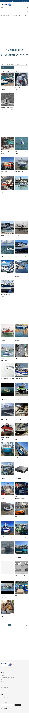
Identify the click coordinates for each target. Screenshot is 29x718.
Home (2, 15)
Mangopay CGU (4, 689)
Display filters (5, 67)
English (26, 1)
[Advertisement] (14, 33)
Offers (3, 71)
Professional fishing (8, 15)
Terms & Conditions (5, 687)
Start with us (4, 675)
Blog (2, 679)
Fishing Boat (15, 15)
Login (28, 4)
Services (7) (17, 71)
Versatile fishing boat (23, 15)
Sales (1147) (10, 71)
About (2, 672)
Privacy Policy (4, 692)
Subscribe (17, 705)
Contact (2, 681)
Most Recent (4, 61)
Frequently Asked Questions (7, 677)
